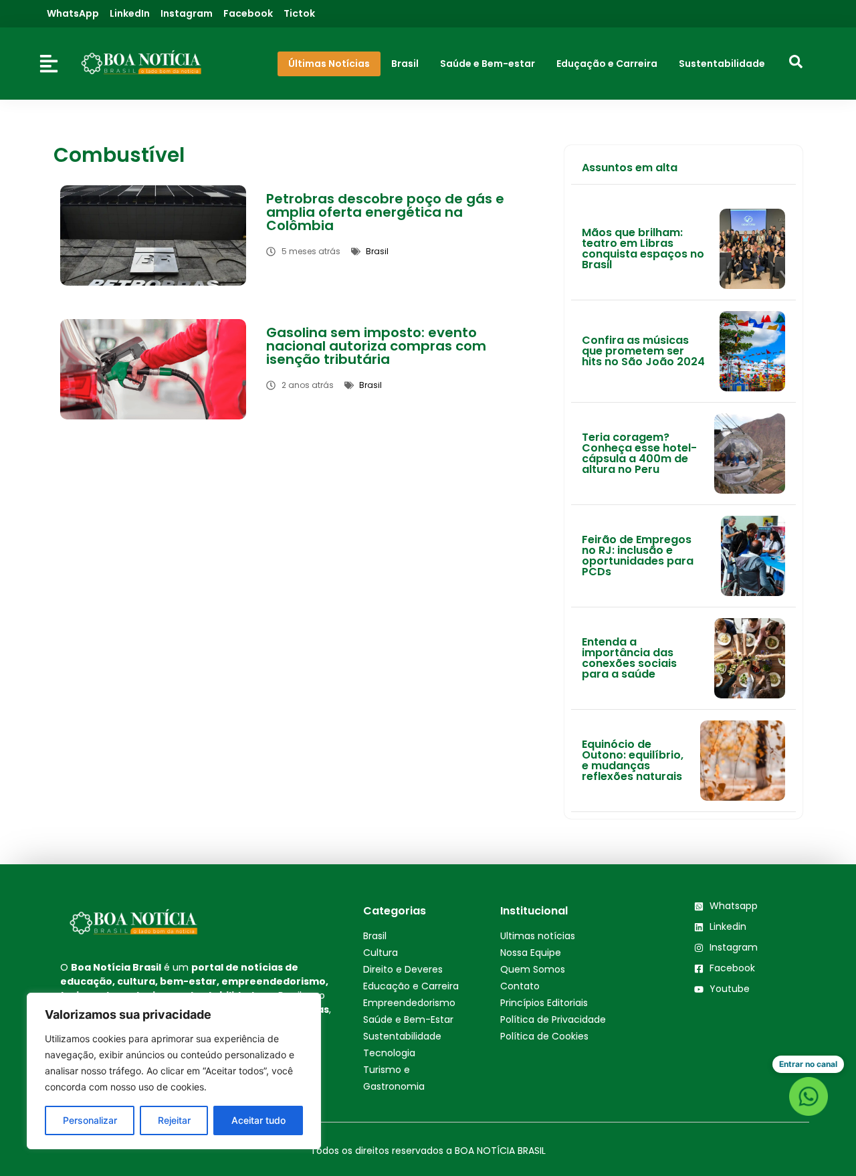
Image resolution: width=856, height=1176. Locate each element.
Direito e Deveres (403, 969)
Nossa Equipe (530, 952)
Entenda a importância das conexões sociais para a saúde (629, 658)
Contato (520, 986)
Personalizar (90, 1120)
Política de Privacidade (553, 1019)
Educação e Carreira (411, 986)
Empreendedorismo (409, 1002)
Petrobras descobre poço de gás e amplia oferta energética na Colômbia (385, 212)
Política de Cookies (544, 1036)
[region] (174, 1071)
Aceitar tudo (258, 1120)
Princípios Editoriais (544, 1002)
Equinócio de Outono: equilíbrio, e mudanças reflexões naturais (632, 760)
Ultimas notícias (537, 936)
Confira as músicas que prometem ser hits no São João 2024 (643, 350)
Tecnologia (389, 1053)
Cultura (380, 952)
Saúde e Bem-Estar (408, 1019)
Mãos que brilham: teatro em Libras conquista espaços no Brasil (643, 248)
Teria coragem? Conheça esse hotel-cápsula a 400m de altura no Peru (639, 453)
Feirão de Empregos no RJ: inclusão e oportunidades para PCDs (637, 555)
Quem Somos (532, 969)
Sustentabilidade (402, 1036)
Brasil (375, 936)
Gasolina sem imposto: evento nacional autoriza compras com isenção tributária (376, 346)
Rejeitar (174, 1120)
